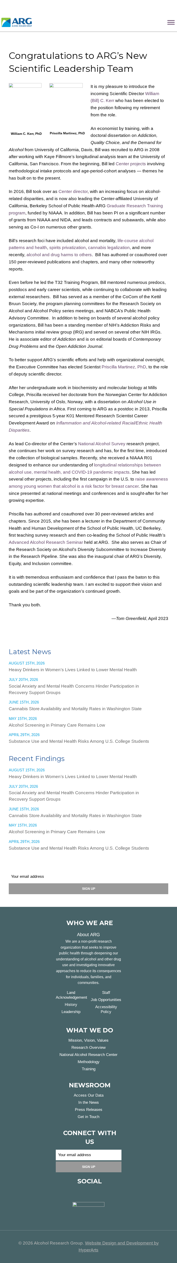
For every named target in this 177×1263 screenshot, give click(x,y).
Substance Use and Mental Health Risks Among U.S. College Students (79, 741)
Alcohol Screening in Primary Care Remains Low (57, 725)
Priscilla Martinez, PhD (124, 366)
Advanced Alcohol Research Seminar (46, 542)
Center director (73, 191)
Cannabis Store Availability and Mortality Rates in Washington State (75, 708)
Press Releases (88, 1109)
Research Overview (88, 1047)
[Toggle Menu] (171, 22)
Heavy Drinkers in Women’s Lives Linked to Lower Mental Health (73, 669)
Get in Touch (88, 1117)
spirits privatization (67, 247)
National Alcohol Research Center (88, 1054)
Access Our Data (88, 1095)
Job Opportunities (106, 1000)
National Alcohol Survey (101, 443)
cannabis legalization (109, 247)
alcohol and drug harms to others (59, 254)
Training (88, 1069)
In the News (88, 1102)
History (71, 1004)
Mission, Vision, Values (88, 1040)
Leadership (71, 1012)
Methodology (89, 1062)
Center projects (131, 163)
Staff (106, 992)
